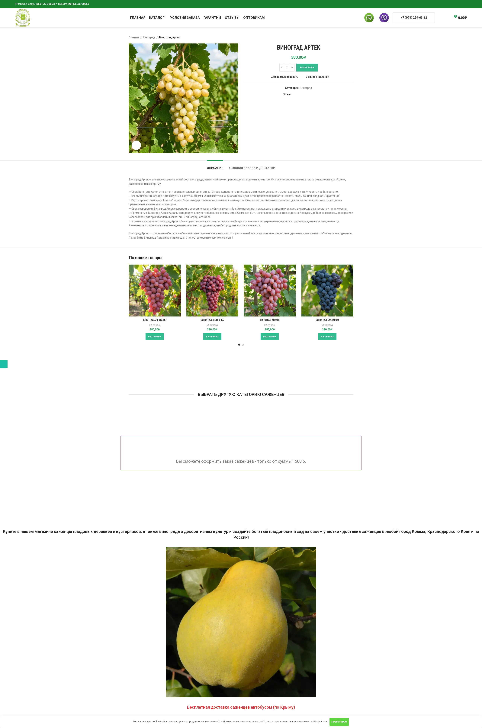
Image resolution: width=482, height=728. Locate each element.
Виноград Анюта (269, 320)
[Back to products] (346, 37)
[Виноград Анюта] (270, 290)
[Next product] (351, 37)
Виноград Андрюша (212, 320)
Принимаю (339, 721)
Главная (134, 37)
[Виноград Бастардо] (327, 290)
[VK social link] (456, 4)
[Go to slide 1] (239, 345)
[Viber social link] (465, 4)
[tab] (215, 166)
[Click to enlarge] (136, 145)
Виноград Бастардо (327, 320)
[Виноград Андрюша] (212, 290)
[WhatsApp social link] (451, 4)
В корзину (307, 67)
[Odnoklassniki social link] (447, 4)
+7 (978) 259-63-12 (413, 17)
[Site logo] (23, 17)
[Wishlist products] (447, 17)
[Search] (440, 17)
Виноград (149, 37)
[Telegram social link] (460, 4)
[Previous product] (342, 37)
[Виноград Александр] (155, 290)
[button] (155, 336)
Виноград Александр (155, 320)
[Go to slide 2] (243, 345)
